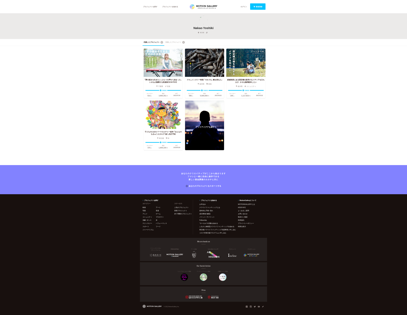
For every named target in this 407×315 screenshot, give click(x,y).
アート (158, 207)
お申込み (202, 204)
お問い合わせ (242, 214)
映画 (144, 207)
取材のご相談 (242, 217)
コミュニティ (147, 217)
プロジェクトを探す (150, 6)
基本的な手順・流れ (206, 210)
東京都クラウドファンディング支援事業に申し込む (216, 229)
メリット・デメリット (207, 217)
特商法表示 (242, 226)
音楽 (157, 210)
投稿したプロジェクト (174, 42)
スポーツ (146, 226)
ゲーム (158, 214)
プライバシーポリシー (246, 223)
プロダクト (160, 217)
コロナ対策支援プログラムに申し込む (212, 233)
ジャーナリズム (148, 229)
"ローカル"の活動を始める (208, 223)
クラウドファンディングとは (209, 207)
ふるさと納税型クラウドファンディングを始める (216, 226)
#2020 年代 (242, 207)
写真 (144, 210)
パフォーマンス (161, 223)
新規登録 (259, 6)
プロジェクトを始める (170, 6)
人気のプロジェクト (181, 207)
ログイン (244, 6)
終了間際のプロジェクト (182, 214)
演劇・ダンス (147, 220)
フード (158, 226)
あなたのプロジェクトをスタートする (205, 185)
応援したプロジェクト (153, 42)
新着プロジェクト (180, 210)
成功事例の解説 (204, 214)
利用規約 (241, 220)
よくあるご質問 (243, 210)
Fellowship (203, 220)
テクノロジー (147, 223)
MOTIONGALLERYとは (246, 204)
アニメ (145, 214)
